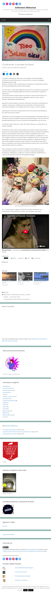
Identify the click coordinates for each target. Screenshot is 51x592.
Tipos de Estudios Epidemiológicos (24, 567)
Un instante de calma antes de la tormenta (17, 299)
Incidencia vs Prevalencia (21, 580)
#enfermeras (16, 294)
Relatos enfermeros (8, 415)
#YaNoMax (6, 386)
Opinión (6, 292)
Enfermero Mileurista (25, 7)
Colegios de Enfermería (9, 396)
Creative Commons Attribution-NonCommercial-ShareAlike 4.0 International (22, 551)
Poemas (5, 409)
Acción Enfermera (7, 388)
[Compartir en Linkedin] (10, 75)
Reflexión (5, 413)
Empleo (5, 402)
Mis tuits (5, 526)
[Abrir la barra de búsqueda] (49, 20)
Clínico (23, 294)
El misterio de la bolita (21, 572)
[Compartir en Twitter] (7, 75)
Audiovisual (6, 392)
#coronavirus (8, 294)
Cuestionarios (6, 398)
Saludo (4, 417)
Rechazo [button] (31, 590)
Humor (4, 404)
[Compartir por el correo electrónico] (14, 75)
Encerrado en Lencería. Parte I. (40, 281)
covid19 (27, 294)
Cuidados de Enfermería (9, 400)
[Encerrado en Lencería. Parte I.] (41, 276)
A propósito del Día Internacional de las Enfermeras (16, 431)
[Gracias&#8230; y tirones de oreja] (25, 276)
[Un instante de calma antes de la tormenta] (9, 276)
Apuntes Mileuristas (8, 390)
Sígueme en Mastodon (8, 534)
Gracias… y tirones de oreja (24, 281)
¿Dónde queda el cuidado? (10, 434)
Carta (4, 394)
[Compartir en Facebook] (4, 75)
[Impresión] (17, 75)
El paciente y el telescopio (9, 429)
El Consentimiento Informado (22, 576)
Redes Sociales (6, 411)
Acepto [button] (25, 590)
